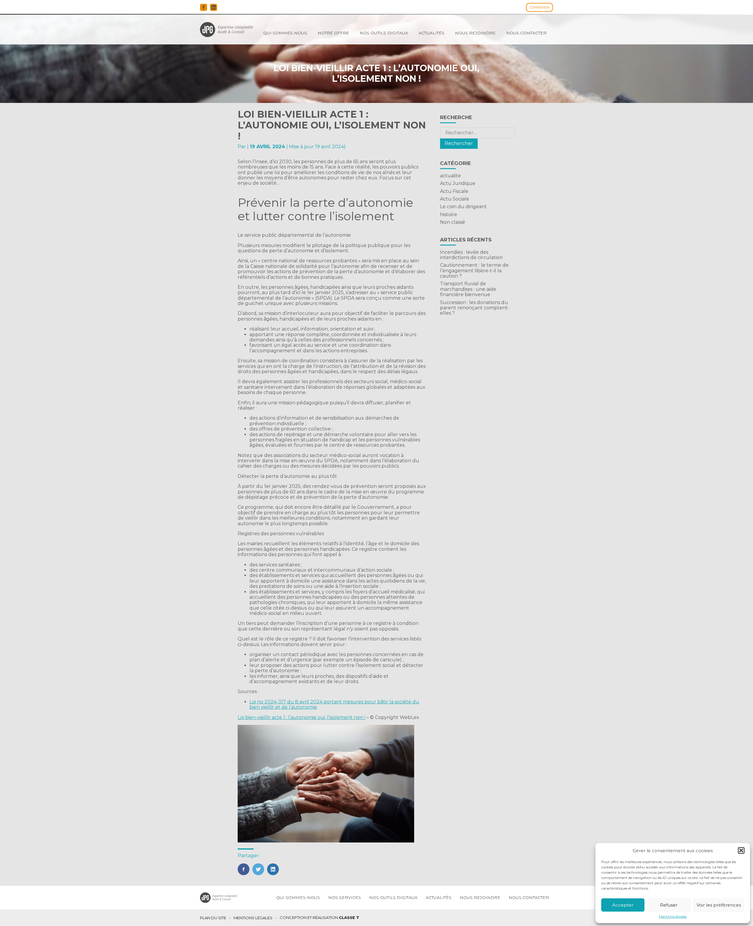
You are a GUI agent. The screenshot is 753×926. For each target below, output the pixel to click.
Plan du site (213, 918)
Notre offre (333, 33)
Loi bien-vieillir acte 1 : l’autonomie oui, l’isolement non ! (301, 717)
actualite (450, 175)
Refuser (668, 905)
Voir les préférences (719, 905)
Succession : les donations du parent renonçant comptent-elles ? (474, 308)
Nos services (344, 897)
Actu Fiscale (454, 191)
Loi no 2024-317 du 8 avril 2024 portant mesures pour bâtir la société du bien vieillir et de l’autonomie (334, 704)
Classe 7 (349, 917)
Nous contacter (526, 33)
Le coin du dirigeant (463, 206)
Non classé (452, 222)
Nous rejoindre (475, 33)
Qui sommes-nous (285, 33)
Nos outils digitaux (384, 33)
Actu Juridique (457, 183)
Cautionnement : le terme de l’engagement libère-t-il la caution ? (474, 270)
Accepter (622, 905)
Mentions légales (673, 917)
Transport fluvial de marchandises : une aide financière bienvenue (468, 289)
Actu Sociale (454, 199)
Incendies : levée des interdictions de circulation (471, 254)
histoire (448, 214)
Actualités (431, 33)
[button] (741, 850)
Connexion (539, 7)
